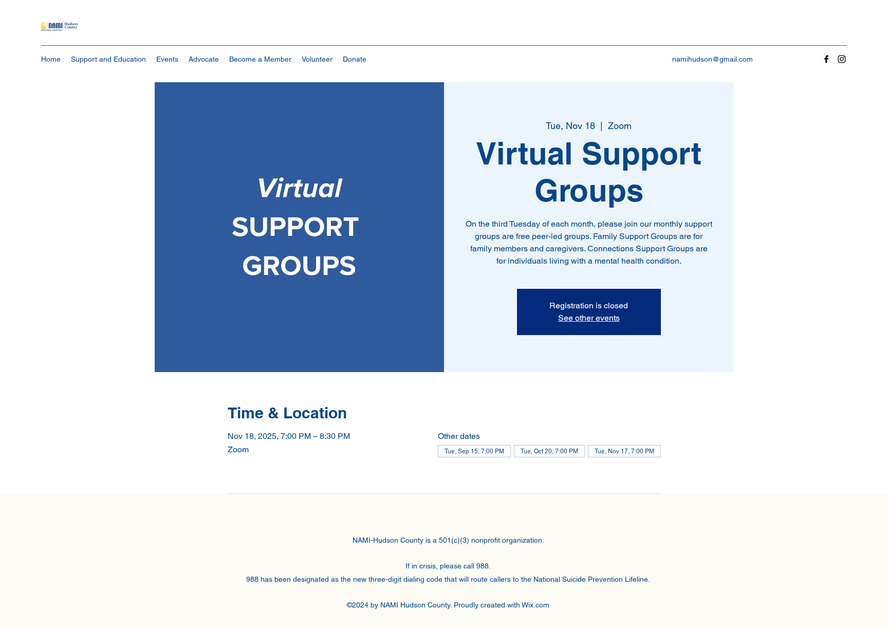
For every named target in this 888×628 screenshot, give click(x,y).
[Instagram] (842, 59)
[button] (108, 59)
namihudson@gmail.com (712, 59)
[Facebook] (826, 59)
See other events (589, 318)
